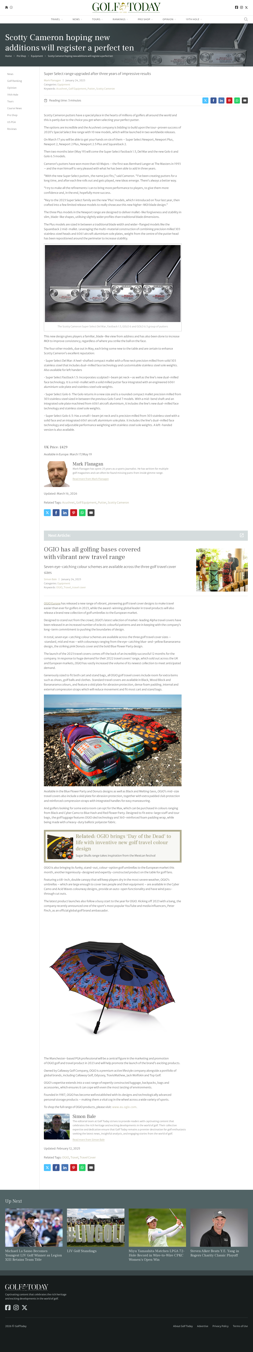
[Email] (245, 100)
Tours (96, 19)
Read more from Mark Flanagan (91, 478)
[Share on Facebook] (213, 100)
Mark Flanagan (52, 80)
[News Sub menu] (81, 19)
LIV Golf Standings (82, 1251)
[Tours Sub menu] (102, 19)
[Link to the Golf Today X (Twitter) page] (246, 7)
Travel (55, 19)
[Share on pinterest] (229, 100)
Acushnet (61, 88)
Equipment (37, 56)
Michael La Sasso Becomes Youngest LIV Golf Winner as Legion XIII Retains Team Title (33, 1255)
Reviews (12, 128)
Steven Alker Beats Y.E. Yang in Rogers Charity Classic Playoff (214, 1253)
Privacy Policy (221, 1326)
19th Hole (192, 19)
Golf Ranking (14, 80)
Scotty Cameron (105, 88)
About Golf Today (183, 1326)
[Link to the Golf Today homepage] (6, 7)
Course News (14, 108)
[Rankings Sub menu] (127, 19)
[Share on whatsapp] (237, 100)
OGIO (59, 587)
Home (8, 56)
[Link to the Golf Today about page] (11, 7)
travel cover (79, 587)
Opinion (168, 19)
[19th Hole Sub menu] (201, 19)
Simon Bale (50, 579)
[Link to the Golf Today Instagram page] (241, 7)
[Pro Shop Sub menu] (152, 19)
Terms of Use (240, 1326)
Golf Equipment (77, 88)
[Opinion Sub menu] (175, 19)
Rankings (119, 19)
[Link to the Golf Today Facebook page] (236, 7)
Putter (91, 88)
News (76, 19)
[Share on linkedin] (221, 100)
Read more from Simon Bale (89, 1139)
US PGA (11, 122)
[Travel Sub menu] (62, 19)
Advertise (202, 1326)
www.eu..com (124, 1107)
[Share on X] (205, 100)
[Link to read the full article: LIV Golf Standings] (95, 1227)
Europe (52, 603)
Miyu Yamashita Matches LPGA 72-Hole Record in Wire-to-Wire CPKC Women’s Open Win (157, 1255)
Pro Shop (144, 19)
